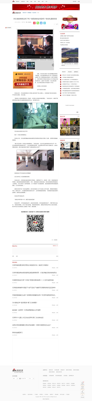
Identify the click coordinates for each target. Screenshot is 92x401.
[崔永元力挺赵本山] (65, 151)
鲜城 (39, 1)
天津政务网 (51, 375)
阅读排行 (64, 71)
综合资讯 (34, 12)
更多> (79, 116)
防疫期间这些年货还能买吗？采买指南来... (71, 86)
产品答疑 (67, 394)
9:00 (30, 378)
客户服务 (46, 394)
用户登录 (74, 1)
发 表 (57, 256)
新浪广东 (63, 383)
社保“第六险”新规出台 (64, 40)
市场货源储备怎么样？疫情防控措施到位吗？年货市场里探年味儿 (33, 295)
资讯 (27, 1)
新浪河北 (54, 385)
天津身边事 (56, 369)
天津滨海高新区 (58, 375)
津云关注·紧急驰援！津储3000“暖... (69, 95)
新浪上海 (54, 383)
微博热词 (76, 71)
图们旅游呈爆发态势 (64, 38)
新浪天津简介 (30, 394)
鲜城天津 (62, 369)
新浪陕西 (58, 385)
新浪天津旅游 (76, 369)
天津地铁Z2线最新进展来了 (68, 77)
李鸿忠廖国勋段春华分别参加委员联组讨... (71, 90)
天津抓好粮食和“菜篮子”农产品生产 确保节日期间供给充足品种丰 (34, 287)
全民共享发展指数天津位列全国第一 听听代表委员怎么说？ (31, 325)
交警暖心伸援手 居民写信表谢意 (67, 35)
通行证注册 (62, 394)
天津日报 (65, 375)
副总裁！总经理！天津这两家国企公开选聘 (26, 310)
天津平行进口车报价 (67, 63)
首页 (14, 378)
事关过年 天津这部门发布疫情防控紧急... (71, 75)
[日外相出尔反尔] (65, 142)
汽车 (46, 1)
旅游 (31, 1)
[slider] (35, 55)
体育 (42, 1)
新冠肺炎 (55, 239)
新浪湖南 (49, 385)
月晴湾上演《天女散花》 (65, 42)
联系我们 (41, 394)
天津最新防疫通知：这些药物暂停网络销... (71, 88)
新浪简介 (24, 394)
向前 (18, 65)
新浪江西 (44, 387)
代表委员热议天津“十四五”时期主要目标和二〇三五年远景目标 (33, 280)
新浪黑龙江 (73, 385)
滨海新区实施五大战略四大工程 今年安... (71, 81)
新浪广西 (58, 387)
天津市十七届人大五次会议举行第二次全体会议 (27, 317)
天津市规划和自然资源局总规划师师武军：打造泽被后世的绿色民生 (34, 273)
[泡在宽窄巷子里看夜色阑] (65, 127)
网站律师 (56, 394)
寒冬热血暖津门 (17, 332)
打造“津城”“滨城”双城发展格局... (69, 92)
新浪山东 (54, 387)
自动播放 (20, 59)
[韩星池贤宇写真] (65, 118)
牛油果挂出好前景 (64, 44)
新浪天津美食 (69, 369)
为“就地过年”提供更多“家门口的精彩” (24, 302)
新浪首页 (17, 1)
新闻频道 (29, 12)
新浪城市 (44, 383)
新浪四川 (68, 383)
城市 (35, 1)
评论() (53, 267)
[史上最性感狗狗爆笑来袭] (75, 127)
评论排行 (70, 71)
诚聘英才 (51, 394)
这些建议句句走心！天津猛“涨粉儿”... (70, 84)
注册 (79, 1)
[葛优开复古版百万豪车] (75, 151)
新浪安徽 (63, 385)
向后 (53, 65)
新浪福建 (72, 383)
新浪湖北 (44, 385)
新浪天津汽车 (59, 371)
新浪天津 (23, 1)
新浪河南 (49, 383)
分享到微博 (9, 27)
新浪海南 (49, 387)
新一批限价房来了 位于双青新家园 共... (70, 79)
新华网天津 (71, 375)
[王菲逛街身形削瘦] (75, 142)
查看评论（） (55, 245)
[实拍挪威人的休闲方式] (75, 118)
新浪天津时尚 (52, 371)
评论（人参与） (29, 22)
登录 (13, 256)
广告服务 (36, 394)
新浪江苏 (68, 385)
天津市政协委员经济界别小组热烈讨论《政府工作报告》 (30, 265)
